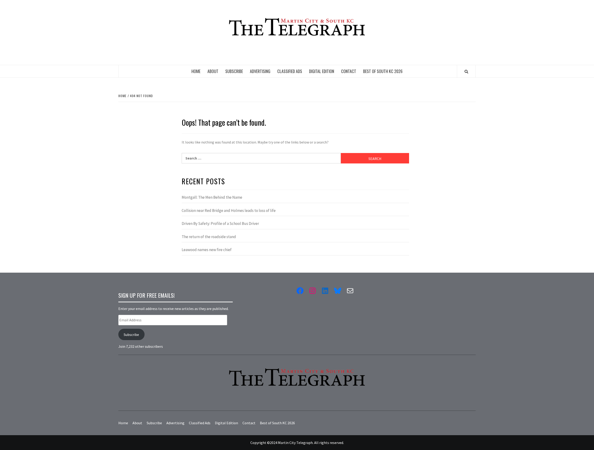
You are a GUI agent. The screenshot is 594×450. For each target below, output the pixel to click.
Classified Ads (289, 71)
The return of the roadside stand (209, 236)
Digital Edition (321, 71)
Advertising (260, 71)
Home (195, 71)
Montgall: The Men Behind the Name (212, 197)
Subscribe (234, 71)
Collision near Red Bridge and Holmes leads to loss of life (229, 210)
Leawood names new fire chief (207, 249)
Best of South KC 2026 (383, 71)
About (212, 71)
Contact (348, 71)
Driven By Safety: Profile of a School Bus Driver (220, 223)
